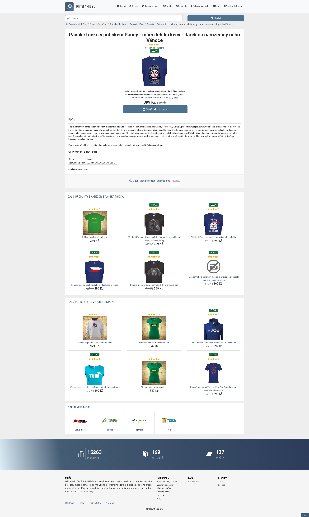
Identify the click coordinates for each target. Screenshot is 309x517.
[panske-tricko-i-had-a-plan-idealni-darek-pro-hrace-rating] (213, 209)
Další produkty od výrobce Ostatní (91, 302)
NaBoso (110, 503)
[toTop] (305, 515)
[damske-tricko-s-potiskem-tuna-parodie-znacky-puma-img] (95, 373)
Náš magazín (193, 482)
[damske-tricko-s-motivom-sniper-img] (154, 328)
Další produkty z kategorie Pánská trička (96, 196)
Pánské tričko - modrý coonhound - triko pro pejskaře (154, 285)
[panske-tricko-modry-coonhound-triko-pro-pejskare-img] (154, 270)
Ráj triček (70, 503)
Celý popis (173, 97)
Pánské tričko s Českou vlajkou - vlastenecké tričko (94, 285)
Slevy (159, 498)
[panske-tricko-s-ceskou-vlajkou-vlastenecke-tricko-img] (95, 270)
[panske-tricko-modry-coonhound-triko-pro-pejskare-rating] (154, 256)
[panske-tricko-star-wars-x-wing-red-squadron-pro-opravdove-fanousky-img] (213, 373)
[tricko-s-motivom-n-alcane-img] (95, 223)
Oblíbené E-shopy (79, 407)
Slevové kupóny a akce (167, 482)
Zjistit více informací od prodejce (151, 180)
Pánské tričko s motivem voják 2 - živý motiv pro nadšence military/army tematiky (154, 239)
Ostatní (123, 6)
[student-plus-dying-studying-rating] (154, 359)
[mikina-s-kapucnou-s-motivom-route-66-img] (95, 328)
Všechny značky (164, 488)
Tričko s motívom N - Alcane (94, 237)
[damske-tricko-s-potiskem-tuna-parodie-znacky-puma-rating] (95, 359)
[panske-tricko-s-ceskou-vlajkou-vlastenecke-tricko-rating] (95, 256)
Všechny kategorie (234, 6)
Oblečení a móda (152, 6)
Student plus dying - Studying (154, 387)
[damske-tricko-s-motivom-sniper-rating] (154, 314)
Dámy (217, 6)
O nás (220, 482)
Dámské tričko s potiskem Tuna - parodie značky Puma (95, 387)
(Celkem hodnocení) (154, 48)
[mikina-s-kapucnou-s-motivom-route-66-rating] (95, 314)
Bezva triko (83, 169)
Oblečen (135, 6)
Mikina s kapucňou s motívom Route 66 (94, 342)
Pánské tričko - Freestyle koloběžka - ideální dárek (213, 342)
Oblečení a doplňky (201, 6)
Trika (82, 503)
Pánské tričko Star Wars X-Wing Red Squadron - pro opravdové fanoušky (213, 389)
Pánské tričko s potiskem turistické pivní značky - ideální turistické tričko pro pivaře (213, 278)
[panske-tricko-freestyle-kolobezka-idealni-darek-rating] (213, 314)
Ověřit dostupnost (157, 109)
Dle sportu (182, 6)
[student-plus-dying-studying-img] (154, 373)
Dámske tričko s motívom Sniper (154, 342)
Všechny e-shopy (164, 492)
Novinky (168, 6)
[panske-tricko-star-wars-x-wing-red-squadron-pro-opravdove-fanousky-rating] (213, 359)
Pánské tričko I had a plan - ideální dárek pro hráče (213, 237)
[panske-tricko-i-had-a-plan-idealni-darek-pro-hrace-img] (213, 223)
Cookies (221, 485)
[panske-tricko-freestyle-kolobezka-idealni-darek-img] (213, 328)
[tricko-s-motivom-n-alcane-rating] (95, 209)
